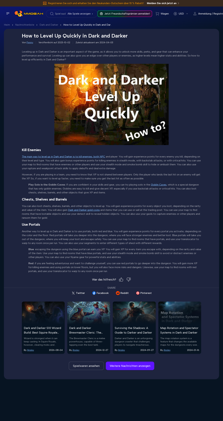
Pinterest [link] (146, 293)
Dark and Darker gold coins (84, 209)
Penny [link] (30, 42)
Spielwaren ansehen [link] (86, 366)
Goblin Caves (159, 184)
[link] (18, 13)
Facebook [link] (103, 293)
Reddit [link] (124, 293)
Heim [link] (7, 24)
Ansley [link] (30, 350)
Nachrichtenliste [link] (24, 24)
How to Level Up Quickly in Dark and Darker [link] (88, 24)
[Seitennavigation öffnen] (8, 13)
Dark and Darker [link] (49, 24)
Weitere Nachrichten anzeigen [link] (130, 366)
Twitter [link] (80, 293)
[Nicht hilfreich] (128, 279)
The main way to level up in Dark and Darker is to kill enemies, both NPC (63, 156)
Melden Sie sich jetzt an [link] (161, 3)
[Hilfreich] (121, 279)
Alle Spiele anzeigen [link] (79, 13)
